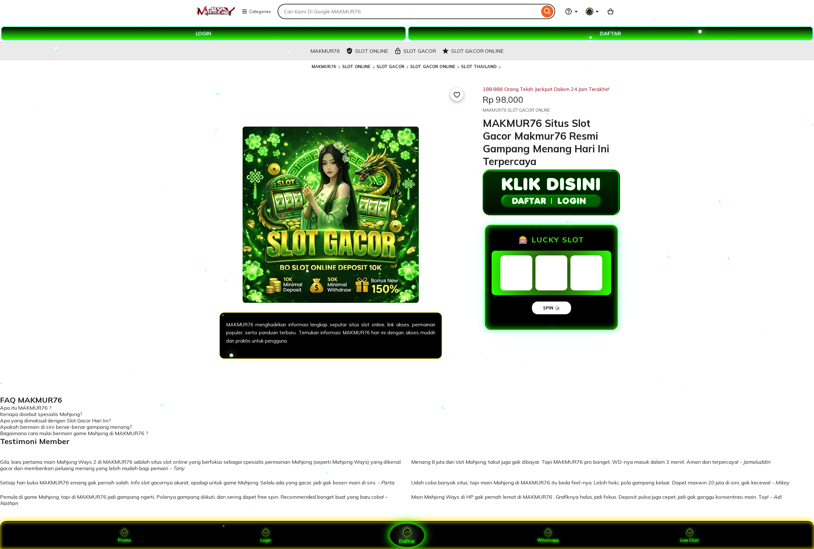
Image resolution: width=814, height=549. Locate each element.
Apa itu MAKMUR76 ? (26, 408)
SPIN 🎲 (551, 307)
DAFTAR (610, 33)
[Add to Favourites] (457, 94)
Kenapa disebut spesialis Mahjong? (41, 414)
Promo (124, 540)
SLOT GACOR (390, 66)
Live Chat (689, 540)
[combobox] (409, 11)
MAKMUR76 (324, 66)
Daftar (407, 541)
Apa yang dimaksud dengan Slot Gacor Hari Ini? (55, 420)
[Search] (547, 11)
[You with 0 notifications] (592, 11)
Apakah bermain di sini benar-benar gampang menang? (66, 427)
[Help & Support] (571, 11)
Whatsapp (548, 540)
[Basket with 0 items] (610, 11)
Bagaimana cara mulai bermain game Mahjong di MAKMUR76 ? (74, 433)
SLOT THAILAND (479, 66)
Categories (260, 11)
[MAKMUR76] (215, 15)
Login (265, 540)
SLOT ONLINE (356, 66)
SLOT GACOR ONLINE (432, 66)
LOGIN (203, 33)
